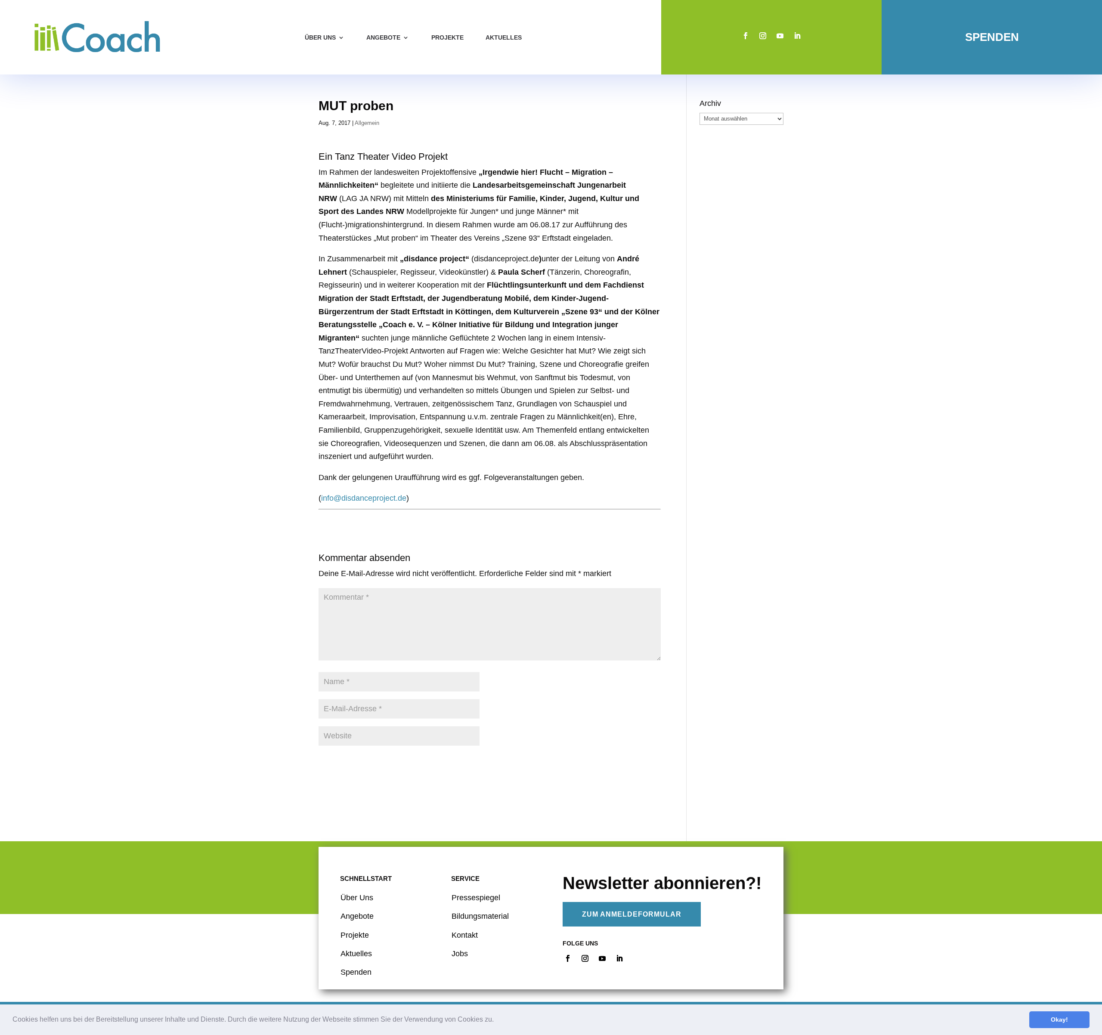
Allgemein (367, 123)
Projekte (447, 37)
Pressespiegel (476, 897)
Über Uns (357, 897)
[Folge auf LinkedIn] (797, 36)
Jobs (460, 953)
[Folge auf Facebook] (745, 36)
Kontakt (465, 935)
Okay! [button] (1059, 1019)
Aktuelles (504, 37)
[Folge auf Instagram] (763, 36)
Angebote (383, 37)
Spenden (992, 37)
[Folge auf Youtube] (780, 36)
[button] (496, 1020)
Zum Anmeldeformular (631, 914)
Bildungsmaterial (480, 916)
